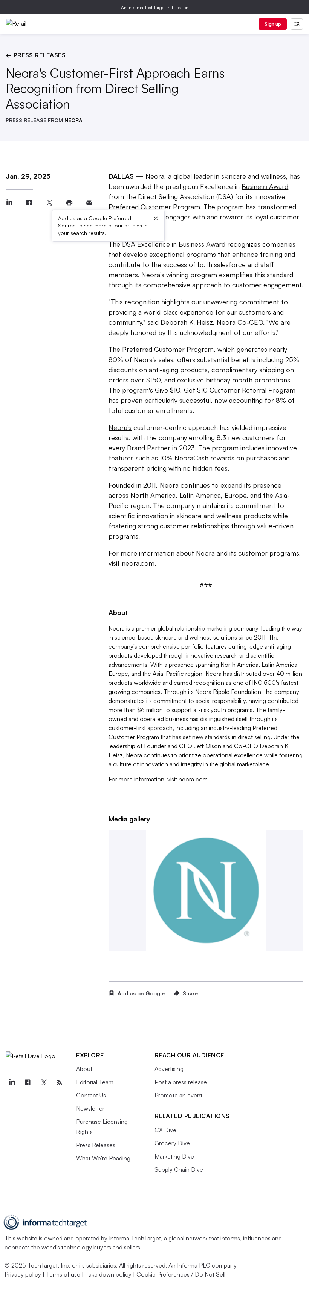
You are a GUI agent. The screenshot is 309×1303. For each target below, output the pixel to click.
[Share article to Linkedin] (9, 202)
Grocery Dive (172, 1143)
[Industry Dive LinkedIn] (12, 1083)
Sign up (273, 24)
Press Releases (95, 1145)
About (84, 1069)
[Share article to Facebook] (29, 202)
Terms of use (63, 1274)
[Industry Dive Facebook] (27, 1083)
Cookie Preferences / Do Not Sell (180, 1274)
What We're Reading (103, 1158)
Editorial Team (94, 1082)
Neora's (120, 427)
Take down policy (108, 1274)
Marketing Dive (174, 1156)
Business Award (265, 186)
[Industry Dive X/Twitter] (43, 1083)
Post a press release (180, 1082)
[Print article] (69, 202)
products (257, 515)
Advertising (169, 1069)
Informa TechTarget (135, 1238)
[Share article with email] (89, 202)
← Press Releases (36, 55)
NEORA (73, 120)
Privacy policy (23, 1274)
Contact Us (91, 1095)
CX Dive (165, 1130)
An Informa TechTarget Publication (154, 7)
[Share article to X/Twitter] (49, 202)
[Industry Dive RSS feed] (59, 1083)
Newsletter (90, 1108)
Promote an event (178, 1095)
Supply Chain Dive (178, 1169)
